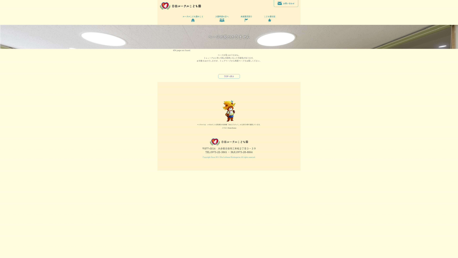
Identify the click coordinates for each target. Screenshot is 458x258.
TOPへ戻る (229, 76)
